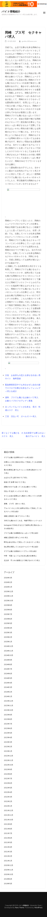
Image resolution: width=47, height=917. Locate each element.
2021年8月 (8, 829)
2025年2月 (8, 637)
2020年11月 (8, 870)
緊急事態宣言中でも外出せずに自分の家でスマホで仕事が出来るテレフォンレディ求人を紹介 (22, 387)
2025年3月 (8, 632)
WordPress (38, 907)
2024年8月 (8, 664)
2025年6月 (8, 619)
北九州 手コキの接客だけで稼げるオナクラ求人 (22, 560)
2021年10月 (8, 820)
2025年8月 (8, 610)
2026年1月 (8, 587)
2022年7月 (8, 778)
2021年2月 (8, 856)
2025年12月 (8, 591)
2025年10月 (8, 601)
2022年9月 (8, 769)
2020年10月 (8, 874)
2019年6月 (8, 879)
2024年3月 (8, 687)
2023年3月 (8, 742)
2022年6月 (8, 783)
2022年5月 (8, 788)
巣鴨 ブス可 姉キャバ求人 (14, 504)
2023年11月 (8, 705)
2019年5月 (8, 884)
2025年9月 (8, 605)
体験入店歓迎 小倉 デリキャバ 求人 (17, 516)
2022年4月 (8, 792)
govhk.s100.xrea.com (29, 41)
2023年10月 (8, 710)
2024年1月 (8, 696)
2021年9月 (8, 824)
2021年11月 (8, 815)
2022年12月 (8, 756)
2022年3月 (8, 797)
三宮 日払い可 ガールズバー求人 (21, 416)
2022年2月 (8, 801)
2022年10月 (8, 765)
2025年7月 (8, 614)
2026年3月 (8, 578)
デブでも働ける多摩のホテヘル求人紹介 (18, 457)
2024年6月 (8, 674)
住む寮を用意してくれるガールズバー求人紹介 (21, 547)
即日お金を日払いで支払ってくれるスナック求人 (22, 542)
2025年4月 (8, 628)
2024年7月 (8, 669)
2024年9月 (8, 660)
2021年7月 (8, 833)
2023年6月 (8, 728)
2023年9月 (8, 715)
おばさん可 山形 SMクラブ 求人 (15, 478)
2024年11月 (8, 651)
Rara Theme (19, 907)
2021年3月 (8, 852)
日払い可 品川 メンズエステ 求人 (16, 491)
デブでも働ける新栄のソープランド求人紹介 (20, 551)
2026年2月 (8, 582)
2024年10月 (8, 655)
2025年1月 (8, 642)
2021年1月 (8, 861)
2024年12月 (8, 646)
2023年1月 (8, 751)
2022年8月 (8, 774)
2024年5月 (8, 678)
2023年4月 (8, 737)
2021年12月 (8, 810)
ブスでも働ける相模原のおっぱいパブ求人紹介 (21, 533)
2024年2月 (8, 692)
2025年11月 (8, 596)
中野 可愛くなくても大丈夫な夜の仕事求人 (20, 556)
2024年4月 (8, 683)
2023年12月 (8, 701)
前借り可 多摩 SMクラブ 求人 (15, 482)
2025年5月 (8, 623)
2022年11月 (8, 760)
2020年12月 (8, 865)
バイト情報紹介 (11, 11)
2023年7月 (8, 724)
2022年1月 (8, 806)
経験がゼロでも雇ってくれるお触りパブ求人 (20, 487)
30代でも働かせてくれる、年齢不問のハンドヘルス (23, 521)
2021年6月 (8, 838)
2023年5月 (8, 733)
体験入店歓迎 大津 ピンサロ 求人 (16, 537)
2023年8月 (8, 719)
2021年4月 (8, 847)
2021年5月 (8, 842)
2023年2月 (8, 747)
